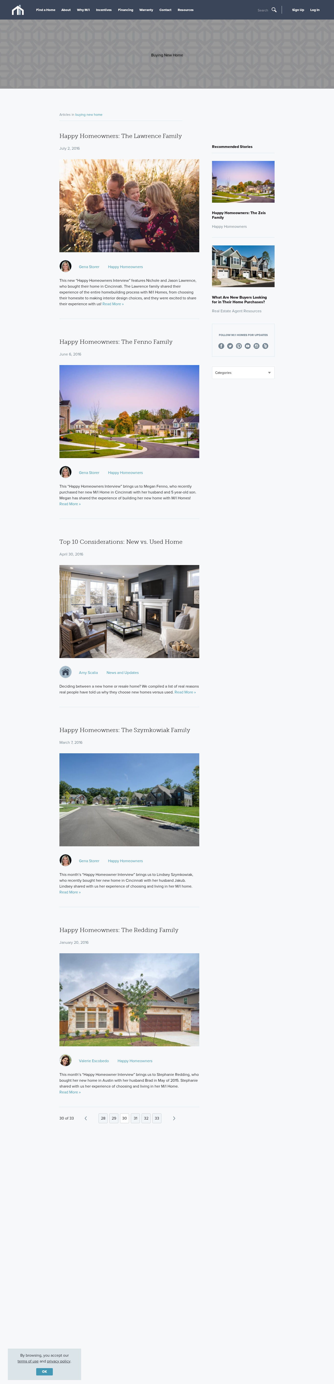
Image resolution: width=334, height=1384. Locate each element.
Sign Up (298, 9)
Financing (125, 9)
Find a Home (45, 9)
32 (146, 1118)
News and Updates (123, 672)
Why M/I (83, 9)
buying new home (88, 114)
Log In (315, 9)
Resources (186, 9)
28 (103, 1118)
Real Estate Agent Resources (236, 311)
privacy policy (58, 1361)
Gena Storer (89, 267)
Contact (165, 9)
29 (114, 1118)
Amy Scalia (88, 672)
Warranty (146, 9)
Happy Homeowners (125, 267)
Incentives (104, 9)
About (66, 9)
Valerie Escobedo (94, 1061)
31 (135, 1118)
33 (157, 1118)
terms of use (28, 1361)
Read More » (113, 304)
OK (44, 1371)
